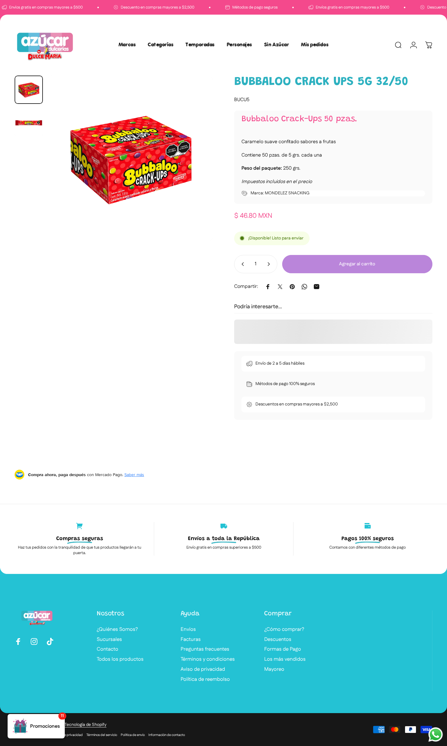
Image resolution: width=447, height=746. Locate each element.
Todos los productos (120, 659)
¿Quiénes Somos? (117, 629)
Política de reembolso (205, 679)
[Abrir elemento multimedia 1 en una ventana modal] (130, 158)
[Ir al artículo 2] (29, 123)
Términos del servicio (101, 735)
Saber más (134, 475)
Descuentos (277, 639)
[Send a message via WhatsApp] (435, 734)
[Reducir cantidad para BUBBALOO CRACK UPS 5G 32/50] (241, 264)
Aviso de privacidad (203, 669)
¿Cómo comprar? (284, 629)
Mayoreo (274, 669)
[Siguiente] (197, 169)
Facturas (191, 639)
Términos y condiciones (208, 659)
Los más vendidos (285, 659)
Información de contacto (166, 735)
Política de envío (133, 735)
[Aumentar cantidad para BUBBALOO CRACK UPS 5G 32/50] (270, 264)
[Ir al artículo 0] (29, 90)
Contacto (107, 649)
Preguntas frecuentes (205, 649)
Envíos (188, 629)
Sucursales (109, 639)
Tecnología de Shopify (85, 725)
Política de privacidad (66, 735)
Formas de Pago (282, 649)
